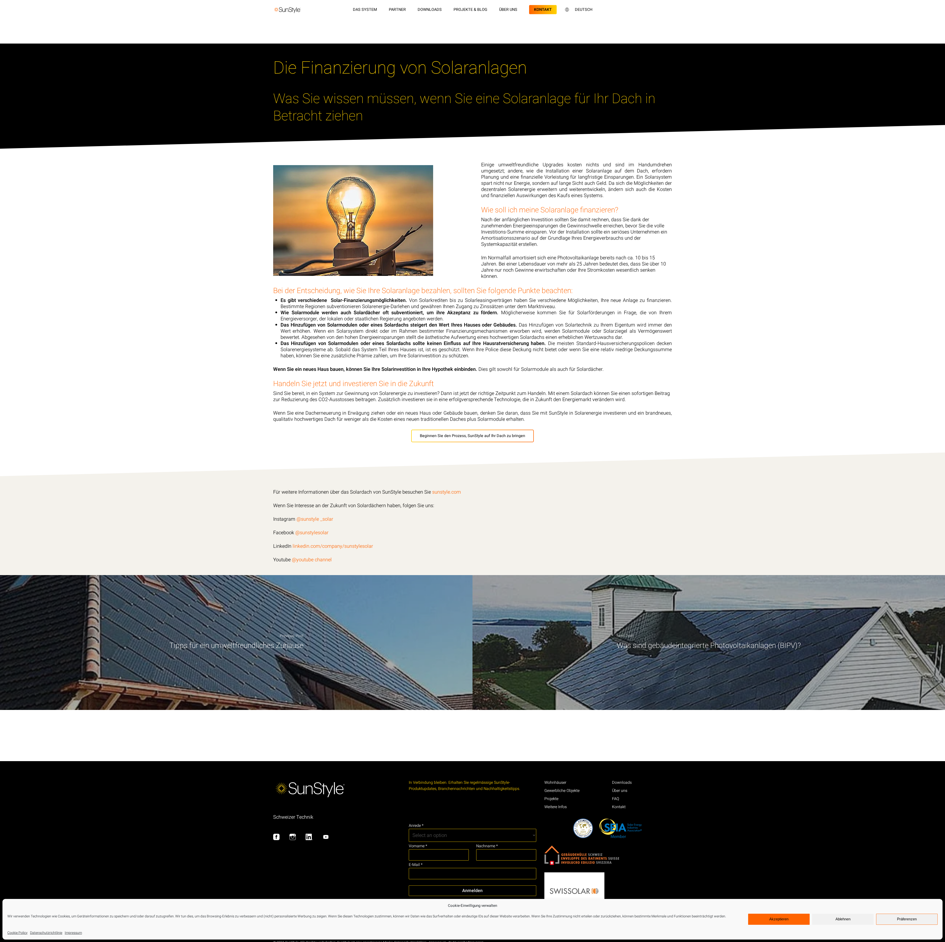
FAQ (615, 799)
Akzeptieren (778, 919)
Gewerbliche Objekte (562, 791)
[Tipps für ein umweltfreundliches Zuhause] (236, 642)
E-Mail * (416, 865)
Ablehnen (842, 919)
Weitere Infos (555, 807)
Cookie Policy (17, 932)
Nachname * (487, 846)
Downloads (622, 782)
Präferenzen (907, 919)
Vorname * (418, 846)
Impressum (73, 932)
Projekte (551, 799)
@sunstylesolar (312, 532)
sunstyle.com (447, 492)
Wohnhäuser (555, 782)
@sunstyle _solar (315, 519)
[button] (472, 436)
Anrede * (416, 826)
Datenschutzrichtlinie (46, 932)
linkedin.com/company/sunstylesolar (333, 546)
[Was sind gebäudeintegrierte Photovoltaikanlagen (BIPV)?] (708, 642)
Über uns (619, 791)
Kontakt (619, 807)
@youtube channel (312, 559)
